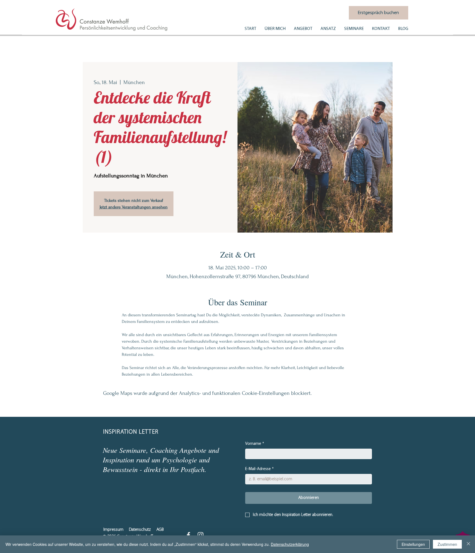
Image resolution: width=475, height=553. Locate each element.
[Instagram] (201, 535)
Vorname (254, 444)
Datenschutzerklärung (290, 544)
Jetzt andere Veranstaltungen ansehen (134, 207)
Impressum (113, 529)
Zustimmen (447, 544)
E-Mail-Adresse (259, 469)
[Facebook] (188, 535)
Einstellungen (413, 544)
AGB (160, 529)
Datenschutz (140, 529)
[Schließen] (468, 544)
